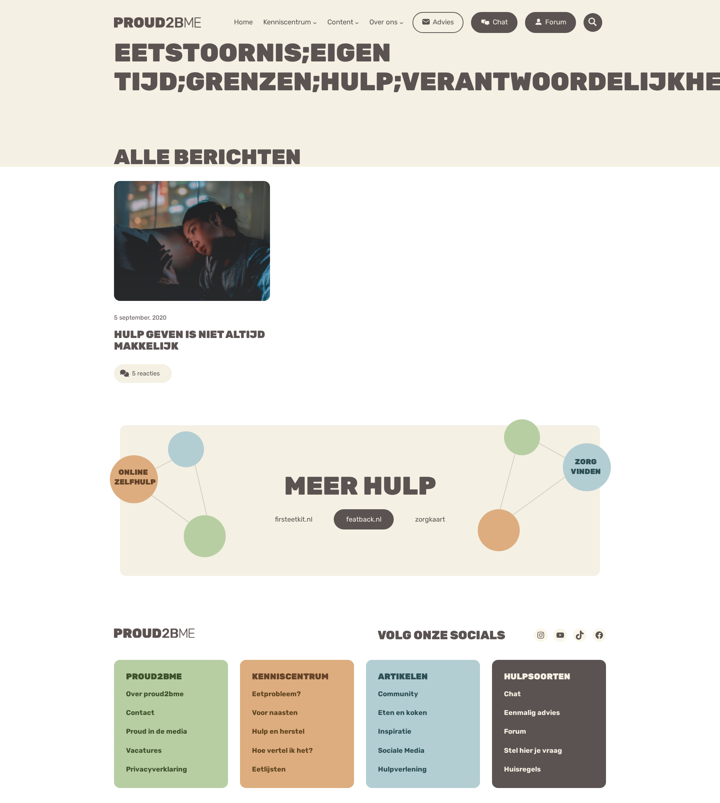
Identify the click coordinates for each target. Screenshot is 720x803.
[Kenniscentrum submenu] (315, 22)
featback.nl (363, 519)
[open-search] (593, 22)
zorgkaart (430, 519)
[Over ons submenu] (401, 22)
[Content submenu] (357, 22)
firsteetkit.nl (293, 519)
